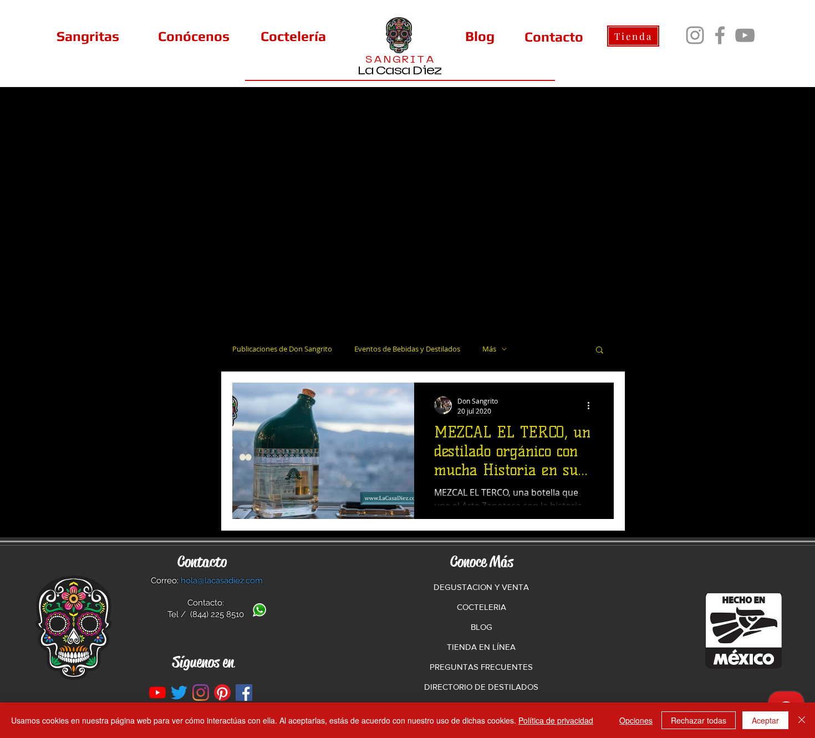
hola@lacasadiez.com (222, 581)
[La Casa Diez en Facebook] (244, 692)
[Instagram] (695, 35)
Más (489, 349)
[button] (599, 351)
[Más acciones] (592, 405)
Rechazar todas (698, 720)
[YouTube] (745, 35)
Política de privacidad (555, 720)
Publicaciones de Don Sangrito (282, 349)
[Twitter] (179, 692)
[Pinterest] (222, 692)
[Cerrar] (801, 720)
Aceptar (765, 720)
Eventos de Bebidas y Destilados (407, 349)
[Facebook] (720, 35)
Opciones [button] (636, 720)
